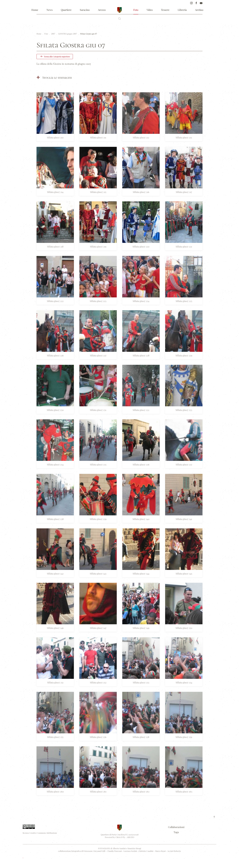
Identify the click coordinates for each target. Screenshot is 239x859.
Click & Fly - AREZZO (124, 837)
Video (150, 9)
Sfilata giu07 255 (55, 736)
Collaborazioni (176, 827)
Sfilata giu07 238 (55, 518)
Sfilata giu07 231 (98, 409)
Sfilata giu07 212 (141, 137)
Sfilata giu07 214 (55, 191)
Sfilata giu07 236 (141, 464)
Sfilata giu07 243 (98, 573)
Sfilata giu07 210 (55, 137)
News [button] (49, 9)
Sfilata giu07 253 (141, 682)
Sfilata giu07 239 (98, 518)
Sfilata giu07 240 (141, 518)
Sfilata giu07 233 (184, 409)
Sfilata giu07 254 (184, 682)
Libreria (182, 9)
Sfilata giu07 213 (184, 137)
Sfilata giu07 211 (98, 137)
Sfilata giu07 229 (184, 355)
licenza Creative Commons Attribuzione (40, 833)
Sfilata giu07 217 (184, 191)
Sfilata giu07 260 (55, 791)
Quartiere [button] (66, 9)
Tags (176, 832)
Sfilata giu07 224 (141, 301)
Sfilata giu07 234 (55, 464)
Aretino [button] (199, 9)
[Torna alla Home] (119, 10)
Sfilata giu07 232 (141, 409)
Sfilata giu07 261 (98, 791)
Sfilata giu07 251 (55, 682)
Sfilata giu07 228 (141, 355)
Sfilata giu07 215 (98, 191)
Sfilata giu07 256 (98, 736)
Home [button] (34, 9)
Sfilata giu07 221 (184, 246)
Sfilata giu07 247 (98, 627)
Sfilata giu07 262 (141, 791)
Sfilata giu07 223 (98, 301)
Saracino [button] (85, 9)
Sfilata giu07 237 (184, 464)
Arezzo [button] (102, 9)
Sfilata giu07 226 (55, 355)
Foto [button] (135, 9)
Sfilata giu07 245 (184, 573)
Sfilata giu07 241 (184, 518)
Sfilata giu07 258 (141, 736)
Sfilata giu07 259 (184, 736)
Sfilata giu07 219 (98, 246)
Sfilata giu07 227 (98, 355)
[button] (119, 18)
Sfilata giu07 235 (98, 464)
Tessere (165, 9)
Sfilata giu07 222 (55, 301)
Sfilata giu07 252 (98, 682)
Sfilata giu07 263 (184, 791)
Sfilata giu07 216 (141, 191)
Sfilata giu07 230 (55, 409)
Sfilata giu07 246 (55, 627)
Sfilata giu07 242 (55, 573)
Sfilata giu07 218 (55, 246)
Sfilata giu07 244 (141, 573)
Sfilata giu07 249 (141, 627)
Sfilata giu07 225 (184, 301)
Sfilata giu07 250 (184, 627)
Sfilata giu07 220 (141, 246)
